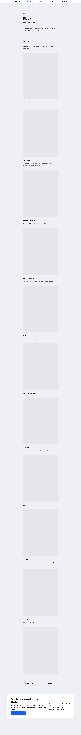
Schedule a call (63, 1)
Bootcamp (17, 1)
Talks (52, 1)
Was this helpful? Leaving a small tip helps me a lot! (39, 683)
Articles (29, 1)
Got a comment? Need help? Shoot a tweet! (37, 680)
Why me (40, 1)
